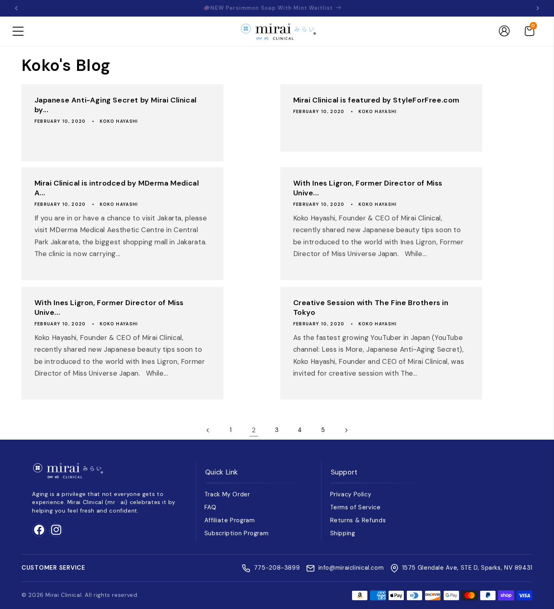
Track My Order (227, 494)
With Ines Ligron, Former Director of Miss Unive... (368, 188)
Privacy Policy (350, 494)
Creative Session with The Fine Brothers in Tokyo (371, 307)
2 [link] (254, 429)
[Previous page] (208, 430)
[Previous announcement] (16, 8)
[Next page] (346, 430)
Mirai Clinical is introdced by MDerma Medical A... (116, 188)
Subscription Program (236, 533)
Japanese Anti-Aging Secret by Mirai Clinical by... (115, 105)
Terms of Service (355, 507)
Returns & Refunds (358, 520)
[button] (18, 31)
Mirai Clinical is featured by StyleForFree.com (376, 100)
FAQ (210, 507)
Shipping (342, 533)
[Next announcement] (538, 8)
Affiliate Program (229, 520)
